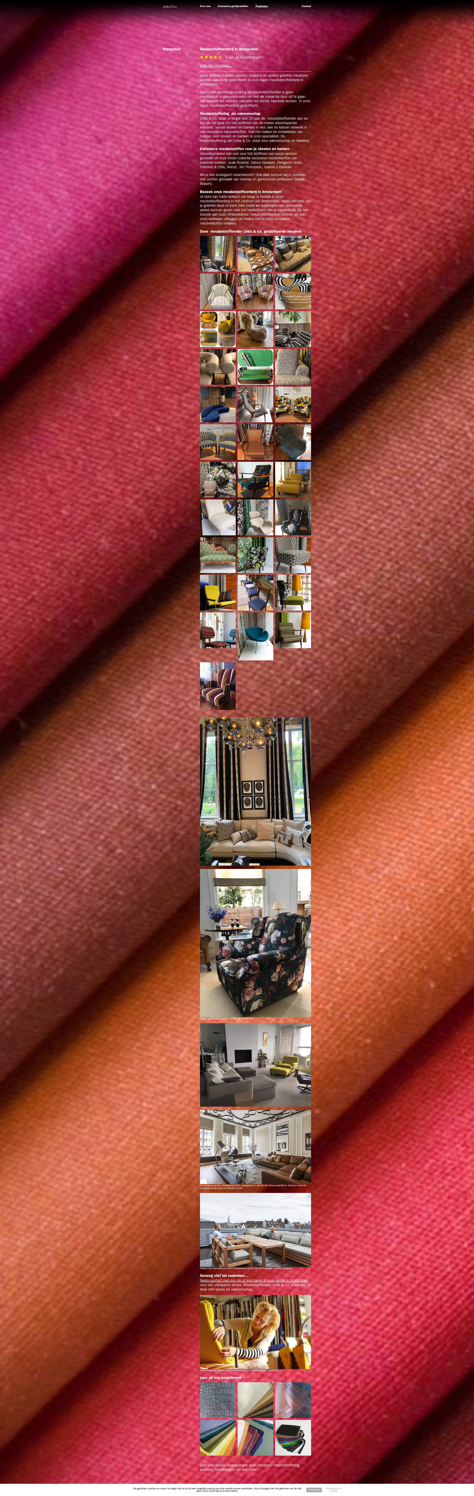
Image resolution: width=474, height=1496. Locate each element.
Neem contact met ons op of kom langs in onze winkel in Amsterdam (254, 1280)
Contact (306, 6)
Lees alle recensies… (216, 65)
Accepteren (314, 1490)
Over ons (205, 6)
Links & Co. (170, 7)
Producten (262, 6)
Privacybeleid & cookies (333, 1489)
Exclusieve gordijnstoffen (233, 6)
